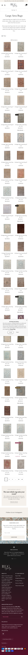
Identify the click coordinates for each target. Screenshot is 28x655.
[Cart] (25, 5)
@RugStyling (5, 630)
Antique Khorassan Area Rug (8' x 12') (21, 362)
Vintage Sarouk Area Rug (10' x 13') (21, 236)
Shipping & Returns (20, 578)
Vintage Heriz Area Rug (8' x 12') (21, 72)
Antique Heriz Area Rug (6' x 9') (21, 289)
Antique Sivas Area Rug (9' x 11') (21, 163)
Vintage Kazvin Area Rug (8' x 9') (21, 216)
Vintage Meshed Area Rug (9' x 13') (7, 89)
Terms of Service (19, 583)
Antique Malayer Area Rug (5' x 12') (21, 453)
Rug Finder (18, 575)
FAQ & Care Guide (19, 585)
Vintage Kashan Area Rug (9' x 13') (7, 471)
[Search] (4, 5)
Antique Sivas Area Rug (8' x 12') (21, 254)
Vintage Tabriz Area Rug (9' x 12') (7, 145)
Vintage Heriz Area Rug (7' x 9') (21, 180)
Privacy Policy (18, 580)
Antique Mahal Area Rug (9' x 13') (7, 54)
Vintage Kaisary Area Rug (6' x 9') (7, 163)
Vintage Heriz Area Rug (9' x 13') (7, 125)
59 (18, 479)
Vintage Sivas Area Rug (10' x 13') (20, 198)
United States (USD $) (7, 639)
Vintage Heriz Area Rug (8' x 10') (7, 72)
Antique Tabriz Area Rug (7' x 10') (21, 307)
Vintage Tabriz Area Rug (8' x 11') (7, 307)
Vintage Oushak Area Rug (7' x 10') (7, 380)
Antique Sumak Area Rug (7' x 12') (7, 398)
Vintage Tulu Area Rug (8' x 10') (7, 216)
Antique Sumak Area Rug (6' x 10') (7, 418)
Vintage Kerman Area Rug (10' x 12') (7, 345)
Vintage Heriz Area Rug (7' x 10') (21, 54)
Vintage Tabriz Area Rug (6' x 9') (21, 345)
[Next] (22, 479)
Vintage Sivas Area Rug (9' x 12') (21, 107)
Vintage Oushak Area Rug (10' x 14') (7, 362)
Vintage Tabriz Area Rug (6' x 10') (21, 125)
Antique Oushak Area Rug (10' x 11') (21, 398)
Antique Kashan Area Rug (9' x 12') (7, 180)
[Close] (26, 320)
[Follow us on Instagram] (3, 633)
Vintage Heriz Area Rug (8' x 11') (21, 89)
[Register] (21, 616)
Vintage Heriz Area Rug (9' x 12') (21, 145)
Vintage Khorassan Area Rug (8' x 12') (7, 254)
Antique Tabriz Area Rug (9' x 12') (7, 289)
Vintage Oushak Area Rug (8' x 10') (7, 198)
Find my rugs (14, 501)
